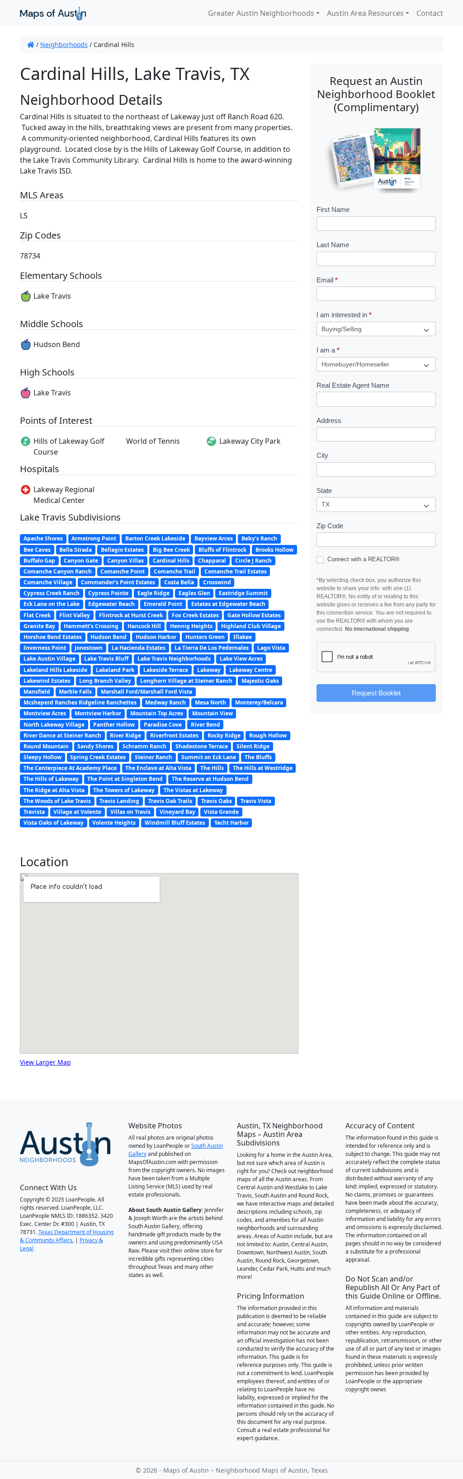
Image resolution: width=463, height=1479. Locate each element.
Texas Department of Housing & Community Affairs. (66, 1236)
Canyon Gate (81, 560)
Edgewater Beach (111, 604)
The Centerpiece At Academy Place (70, 768)
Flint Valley (74, 615)
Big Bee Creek (171, 550)
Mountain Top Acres (156, 713)
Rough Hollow (268, 735)
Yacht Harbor (231, 822)
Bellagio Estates (122, 550)
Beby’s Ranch (259, 538)
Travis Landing (119, 801)
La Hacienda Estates (138, 648)
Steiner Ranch (153, 757)
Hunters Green (205, 637)
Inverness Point (45, 648)
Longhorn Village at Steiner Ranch (186, 681)
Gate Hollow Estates (254, 615)
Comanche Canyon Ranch (58, 571)
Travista (34, 812)
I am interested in (344, 315)
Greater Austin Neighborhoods (261, 13)
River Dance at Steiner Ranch (62, 735)
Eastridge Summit (243, 593)
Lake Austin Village (50, 658)
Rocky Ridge (224, 735)
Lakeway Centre (250, 670)
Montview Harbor (98, 713)
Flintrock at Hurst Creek (131, 615)
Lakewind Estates (47, 681)
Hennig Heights (191, 626)
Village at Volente (77, 812)
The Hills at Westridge (263, 768)
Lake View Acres (241, 658)
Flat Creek (37, 615)
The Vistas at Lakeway (193, 790)
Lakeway (209, 670)
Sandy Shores (95, 746)
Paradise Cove (163, 724)
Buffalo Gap (39, 560)
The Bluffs (258, 757)
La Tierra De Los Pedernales (212, 648)
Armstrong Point (93, 538)
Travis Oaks (216, 801)
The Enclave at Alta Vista (158, 768)
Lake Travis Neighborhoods (174, 658)
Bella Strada (75, 550)
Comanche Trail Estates (235, 571)
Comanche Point (122, 571)
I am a (328, 350)
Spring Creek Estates (98, 757)
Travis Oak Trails (170, 801)
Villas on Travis (130, 812)
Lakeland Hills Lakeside (55, 670)
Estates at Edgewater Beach (228, 604)
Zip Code (330, 526)
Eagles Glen (194, 593)
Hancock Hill (144, 626)
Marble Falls (75, 691)
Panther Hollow (114, 724)
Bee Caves (37, 550)
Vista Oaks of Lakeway (54, 822)
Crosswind (217, 582)
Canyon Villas (125, 560)
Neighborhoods (64, 44)
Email (327, 280)
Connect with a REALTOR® (363, 559)
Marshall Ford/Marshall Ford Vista (146, 691)
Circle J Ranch (253, 560)
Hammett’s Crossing (91, 626)
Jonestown (89, 648)
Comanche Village (48, 582)
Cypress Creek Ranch (52, 593)
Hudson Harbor (156, 637)
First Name (333, 209)
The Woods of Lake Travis (57, 801)
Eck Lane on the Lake (52, 604)
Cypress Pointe (108, 593)
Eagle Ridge (153, 593)
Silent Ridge (252, 746)
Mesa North (210, 702)
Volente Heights (114, 822)
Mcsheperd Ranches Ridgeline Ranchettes (80, 702)
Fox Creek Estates (195, 615)
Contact (429, 13)
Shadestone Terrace (201, 746)
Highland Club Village (251, 626)
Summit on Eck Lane (208, 757)
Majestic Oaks (260, 681)
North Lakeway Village (54, 724)
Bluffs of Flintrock (222, 550)
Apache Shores (43, 538)
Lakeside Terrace (165, 670)
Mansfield (37, 691)
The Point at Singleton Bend (125, 779)
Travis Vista (256, 801)
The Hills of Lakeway (51, 779)
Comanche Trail (174, 571)
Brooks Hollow (274, 550)
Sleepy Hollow (42, 757)
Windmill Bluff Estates (175, 822)
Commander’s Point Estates (118, 582)
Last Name (333, 245)
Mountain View (212, 713)
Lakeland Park (115, 670)
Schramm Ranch (144, 746)
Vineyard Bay (177, 812)
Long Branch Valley (105, 681)
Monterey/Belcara (259, 702)
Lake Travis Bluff (106, 658)
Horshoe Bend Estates (53, 637)
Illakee (242, 637)
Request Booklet (376, 693)
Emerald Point (163, 604)
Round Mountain (46, 746)
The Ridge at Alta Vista (54, 790)
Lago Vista (271, 648)
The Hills (212, 768)
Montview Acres (45, 713)
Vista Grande (221, 812)
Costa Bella (179, 582)
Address (329, 420)
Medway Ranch (165, 702)
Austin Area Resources (365, 13)
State (324, 490)
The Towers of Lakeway (124, 790)
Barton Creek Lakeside (155, 538)
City (322, 455)
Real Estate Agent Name (353, 385)
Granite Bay (39, 626)
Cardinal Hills (171, 560)
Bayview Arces (213, 538)
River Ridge (125, 735)
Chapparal (212, 560)
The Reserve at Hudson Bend (210, 779)
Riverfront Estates (174, 735)
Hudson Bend (108, 637)
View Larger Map (45, 1062)
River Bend (205, 724)
